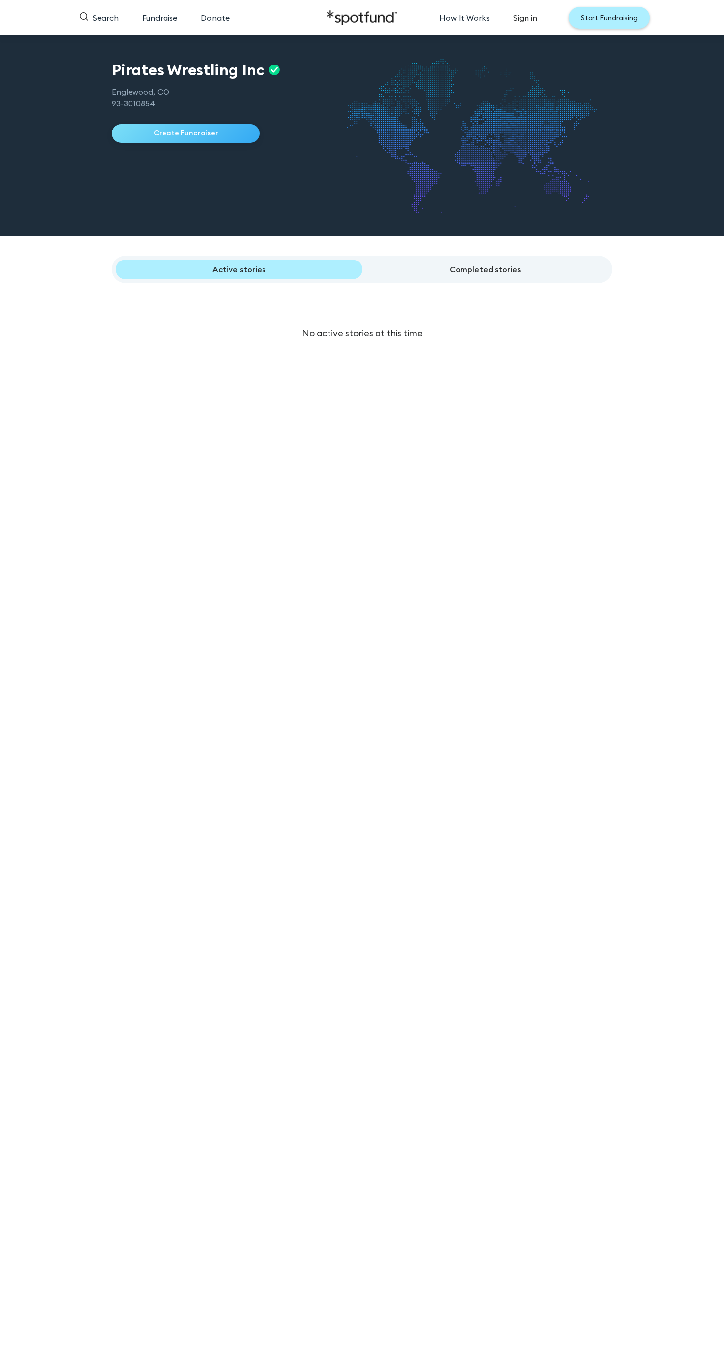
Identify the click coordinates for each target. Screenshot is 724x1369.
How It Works (464, 18)
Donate (215, 18)
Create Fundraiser (186, 133)
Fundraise (159, 18)
